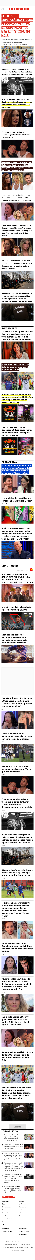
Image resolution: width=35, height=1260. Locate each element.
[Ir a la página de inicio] (19, 9)
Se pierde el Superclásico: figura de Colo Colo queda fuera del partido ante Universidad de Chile (17, 1056)
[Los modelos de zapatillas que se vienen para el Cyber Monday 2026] (17, 515)
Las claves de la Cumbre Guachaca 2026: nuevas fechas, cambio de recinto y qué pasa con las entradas (17, 431)
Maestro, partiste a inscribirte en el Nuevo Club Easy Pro (16, 608)
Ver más (17, 1126)
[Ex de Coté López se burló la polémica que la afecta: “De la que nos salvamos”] (17, 149)
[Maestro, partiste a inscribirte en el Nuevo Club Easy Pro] (17, 621)
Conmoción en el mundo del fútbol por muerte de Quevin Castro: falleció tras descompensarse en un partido (17, 72)
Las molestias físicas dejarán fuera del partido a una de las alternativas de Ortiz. (16, 40)
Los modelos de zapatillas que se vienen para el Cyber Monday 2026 (16, 501)
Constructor (10, 566)
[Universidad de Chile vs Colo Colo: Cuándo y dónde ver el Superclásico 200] (17, 381)
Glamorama (9, 462)
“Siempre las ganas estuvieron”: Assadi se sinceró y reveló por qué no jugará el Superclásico (17, 873)
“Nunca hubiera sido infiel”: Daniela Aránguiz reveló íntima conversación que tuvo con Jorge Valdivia (17, 947)
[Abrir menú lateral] (3, 8)
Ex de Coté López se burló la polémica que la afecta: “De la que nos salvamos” (15, 135)
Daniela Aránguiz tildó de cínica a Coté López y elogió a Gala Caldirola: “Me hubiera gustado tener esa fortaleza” (16, 702)
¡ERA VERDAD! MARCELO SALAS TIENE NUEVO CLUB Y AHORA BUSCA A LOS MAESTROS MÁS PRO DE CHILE (17, 578)
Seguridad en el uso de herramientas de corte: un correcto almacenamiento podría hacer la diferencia (14, 639)
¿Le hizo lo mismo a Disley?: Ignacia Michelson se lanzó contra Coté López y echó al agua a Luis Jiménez (16, 198)
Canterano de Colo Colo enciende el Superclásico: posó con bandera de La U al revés (16, 736)
